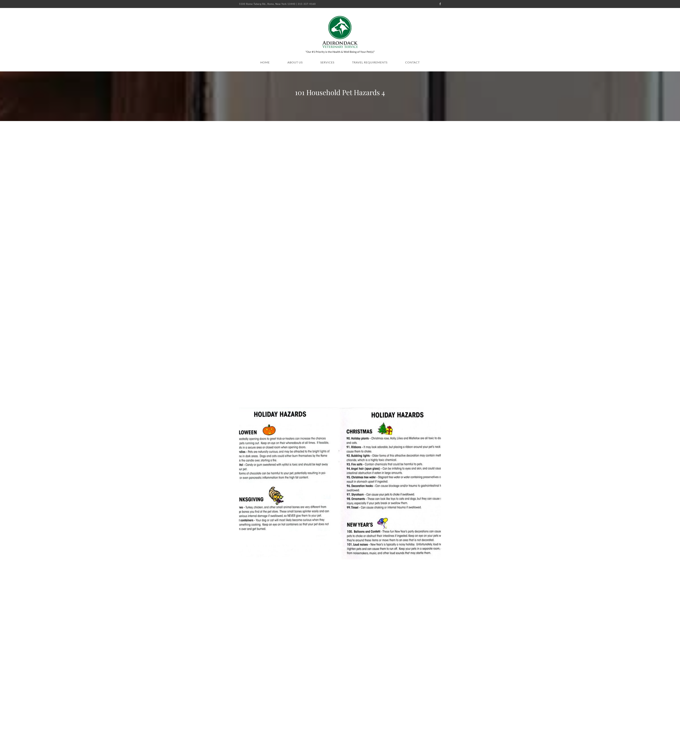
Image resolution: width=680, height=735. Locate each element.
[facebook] (440, 4)
